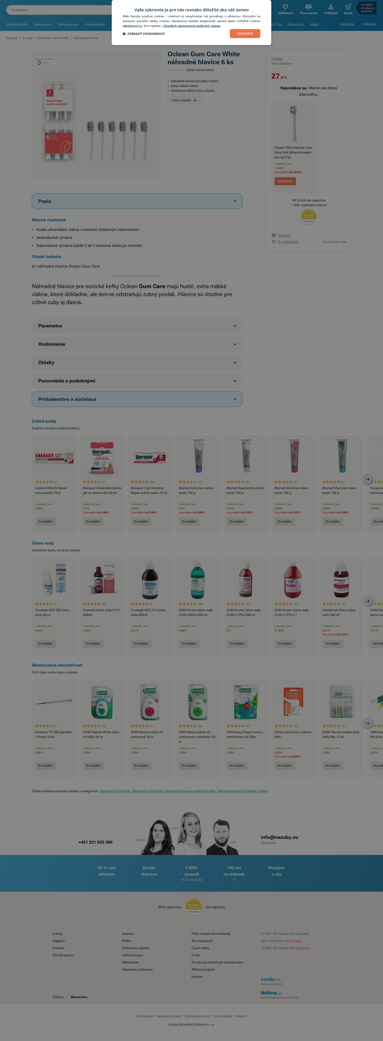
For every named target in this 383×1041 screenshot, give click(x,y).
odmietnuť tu (132, 26)
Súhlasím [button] (245, 33)
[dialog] (191, 22)
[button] (144, 34)
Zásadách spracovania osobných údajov (191, 26)
